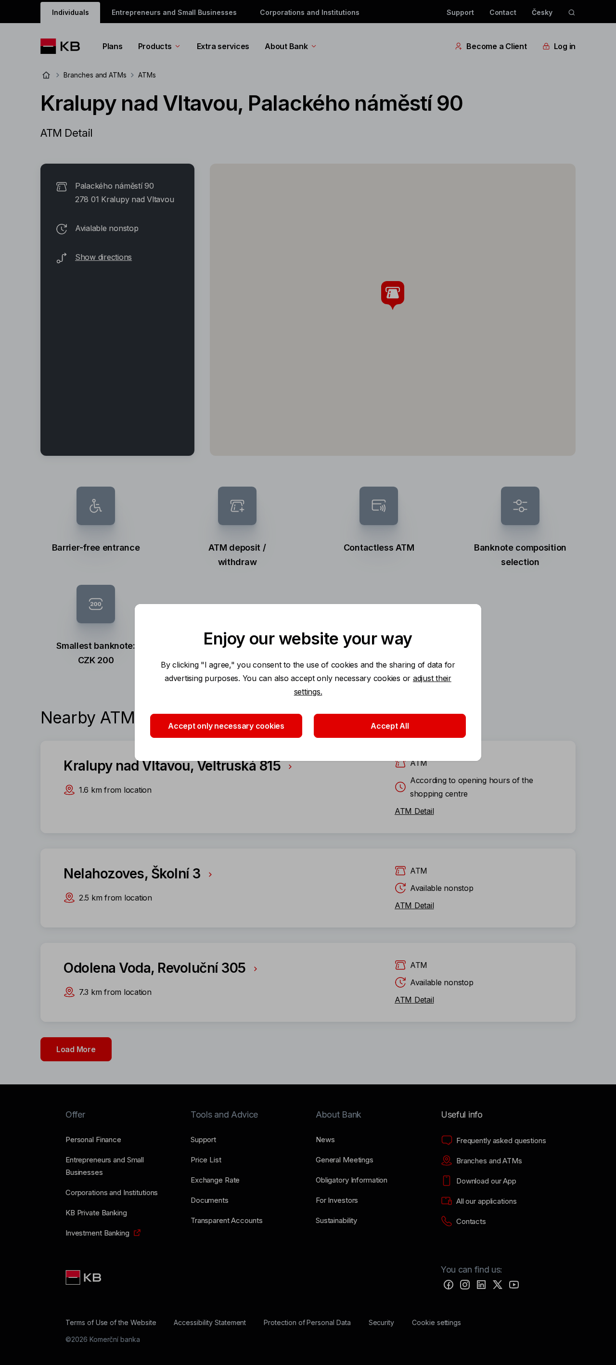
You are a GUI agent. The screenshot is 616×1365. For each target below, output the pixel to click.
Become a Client (496, 46)
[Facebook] (448, 1284)
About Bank (286, 46)
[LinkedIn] (481, 1284)
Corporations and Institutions (309, 12)
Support (460, 12)
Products (155, 46)
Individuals (70, 12)
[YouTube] (514, 1284)
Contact (503, 12)
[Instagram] (465, 1284)
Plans (113, 46)
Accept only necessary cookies (226, 726)
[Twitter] (497, 1284)
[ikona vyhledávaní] (572, 12)
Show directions (103, 257)
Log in (565, 46)
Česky (542, 12)
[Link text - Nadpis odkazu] (84, 1277)
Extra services (223, 46)
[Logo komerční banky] (63, 46)
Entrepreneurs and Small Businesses (174, 12)
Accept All (390, 726)
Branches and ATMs (95, 75)
